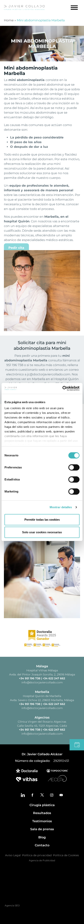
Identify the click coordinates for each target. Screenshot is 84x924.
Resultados (42, 813)
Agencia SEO (12, 905)
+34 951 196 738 (30, 678)
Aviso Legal (13, 855)
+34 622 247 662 (54, 678)
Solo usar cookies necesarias (42, 532)
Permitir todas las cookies (42, 519)
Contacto (42, 845)
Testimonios (42, 821)
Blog (42, 837)
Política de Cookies (66, 855)
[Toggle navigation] (73, 7)
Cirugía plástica (42, 805)
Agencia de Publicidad (42, 860)
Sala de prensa (42, 829)
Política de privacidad (37, 855)
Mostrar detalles (61, 507)
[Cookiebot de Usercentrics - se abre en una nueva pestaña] (62, 388)
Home (9, 20)
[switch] (74, 467)
